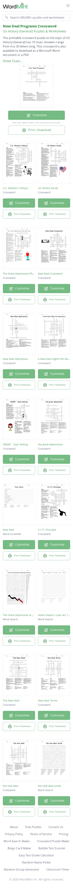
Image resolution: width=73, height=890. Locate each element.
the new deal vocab (49, 786)
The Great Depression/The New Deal (24, 273)
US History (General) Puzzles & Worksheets (34, 31)
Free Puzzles (33, 827)
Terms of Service (41, 834)
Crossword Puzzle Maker (53, 841)
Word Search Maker (17, 841)
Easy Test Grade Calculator (36, 855)
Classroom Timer (57, 869)
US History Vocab (48, 188)
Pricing (63, 834)
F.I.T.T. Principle (47, 529)
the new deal (10, 786)
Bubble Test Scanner (52, 848)
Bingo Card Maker (19, 848)
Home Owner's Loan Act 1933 (55, 615)
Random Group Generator (21, 869)
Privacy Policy (14, 834)
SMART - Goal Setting (15, 444)
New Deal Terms (47, 700)
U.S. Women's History (15, 188)
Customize (39, 115)
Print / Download (39, 130)
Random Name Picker (36, 862)
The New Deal (11, 700)
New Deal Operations (15, 359)
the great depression (50, 444)
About (14, 827)
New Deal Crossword (50, 273)
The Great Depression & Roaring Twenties (27, 615)
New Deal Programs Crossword (30, 26)
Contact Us (56, 827)
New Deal (8, 529)
